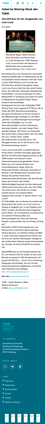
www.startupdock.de (19, 276)
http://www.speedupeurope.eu (15, 271)
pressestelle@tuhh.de (18, 288)
